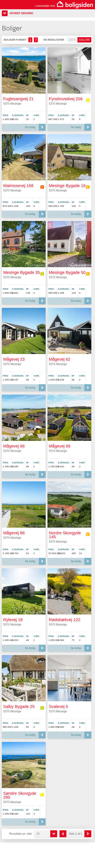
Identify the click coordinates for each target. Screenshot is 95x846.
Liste (72, 39)
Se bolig (30, 127)
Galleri (84, 39)
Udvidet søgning (21, 13)
